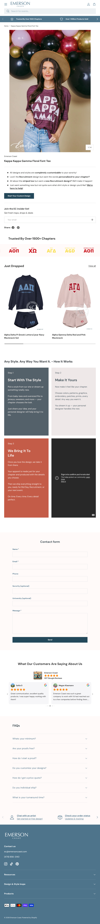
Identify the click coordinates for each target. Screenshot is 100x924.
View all (92, 266)
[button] (94, 4)
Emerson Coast (10, 156)
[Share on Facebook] (13, 227)
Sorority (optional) (20, 586)
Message (16, 610)
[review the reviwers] (45, 686)
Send (50, 640)
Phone (15, 574)
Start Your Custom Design (19, 196)
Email (14, 561)
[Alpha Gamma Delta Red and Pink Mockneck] (74, 301)
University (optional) (21, 598)
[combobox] (50, 11)
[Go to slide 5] (50, 705)
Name (15, 549)
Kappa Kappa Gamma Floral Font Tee (24, 26)
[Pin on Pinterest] (18, 227)
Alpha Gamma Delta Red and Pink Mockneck (69, 336)
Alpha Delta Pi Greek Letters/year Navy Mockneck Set (24, 336)
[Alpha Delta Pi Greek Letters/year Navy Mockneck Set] (26, 301)
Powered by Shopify (29, 918)
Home (6, 26)
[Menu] (6, 4)
